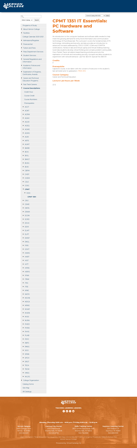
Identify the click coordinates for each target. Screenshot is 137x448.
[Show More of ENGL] (23, 242)
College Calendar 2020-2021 (33, 37)
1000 (28, 193)
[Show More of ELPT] (23, 234)
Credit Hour (28, 92)
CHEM (27, 178)
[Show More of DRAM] (23, 212)
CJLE (27, 182)
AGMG (27, 133)
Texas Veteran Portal (41, 437)
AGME (27, 129)
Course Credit (29, 96)
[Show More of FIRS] (23, 245)
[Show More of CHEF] (23, 174)
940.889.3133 (113, 433)
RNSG (27, 347)
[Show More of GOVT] (23, 249)
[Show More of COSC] (23, 185)
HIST (26, 260)
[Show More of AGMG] (23, 133)
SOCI (27, 350)
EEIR (27, 227)
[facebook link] (64, 414)
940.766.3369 (83, 433)
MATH (27, 294)
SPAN (27, 354)
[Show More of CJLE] (23, 182)
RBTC (27, 343)
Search (37, 20)
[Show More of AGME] (23, 129)
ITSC (26, 283)
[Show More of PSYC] (23, 339)
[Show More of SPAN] (23, 354)
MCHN (27, 298)
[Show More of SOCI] (23, 350)
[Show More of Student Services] (22, 55)
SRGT (27, 362)
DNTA (27, 208)
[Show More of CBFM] (23, 170)
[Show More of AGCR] (23, 122)
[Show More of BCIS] (23, 152)
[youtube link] (73, 414)
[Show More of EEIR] (23, 227)
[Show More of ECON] (23, 215)
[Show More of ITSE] (23, 287)
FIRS (26, 245)
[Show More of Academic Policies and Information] (22, 65)
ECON (27, 216)
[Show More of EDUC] (23, 223)
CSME (27, 204)
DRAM (27, 212)
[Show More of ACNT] (23, 110)
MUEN (27, 313)
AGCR (27, 122)
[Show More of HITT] (23, 264)
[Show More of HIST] (23, 260)
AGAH (27, 118)
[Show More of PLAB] (23, 335)
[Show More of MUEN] (23, 313)
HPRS (27, 268)
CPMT (27, 189)
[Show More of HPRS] (23, 268)
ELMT (27, 230)
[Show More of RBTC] (23, 343)
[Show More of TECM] (23, 369)
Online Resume (71, 437)
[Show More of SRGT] (23, 361)
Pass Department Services (33, 52)
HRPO (27, 272)
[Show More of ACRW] (23, 114)
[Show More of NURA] (23, 320)
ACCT (27, 107)
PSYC (27, 339)
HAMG (27, 253)
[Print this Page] (112, 15)
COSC (27, 186)
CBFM (27, 171)
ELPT (27, 234)
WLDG (27, 377)
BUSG (27, 163)
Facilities (26, 33)
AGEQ (27, 126)
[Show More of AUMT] (23, 144)
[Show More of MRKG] (23, 305)
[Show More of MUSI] (23, 317)
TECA (27, 365)
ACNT (27, 111)
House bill (53, 437)
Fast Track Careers (30, 84)
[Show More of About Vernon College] (22, 29)
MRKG (27, 305)
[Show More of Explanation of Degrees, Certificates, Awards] (22, 72)
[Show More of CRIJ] (23, 200)
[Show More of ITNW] (23, 279)
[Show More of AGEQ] (23, 125)
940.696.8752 (54, 433)
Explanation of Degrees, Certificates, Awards (32, 73)
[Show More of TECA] (23, 365)
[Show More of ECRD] (23, 219)
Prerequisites (29, 103)
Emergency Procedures (92, 437)
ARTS (27, 141)
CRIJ (26, 201)
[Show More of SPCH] (23, 358)
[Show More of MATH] (23, 294)
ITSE (26, 287)
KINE (27, 290)
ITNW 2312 (82, 71)
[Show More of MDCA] (23, 302)
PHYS (27, 332)
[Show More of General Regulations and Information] (22, 59)
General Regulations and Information (32, 60)
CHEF (27, 174)
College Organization (31, 380)
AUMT (27, 144)
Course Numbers (30, 99)
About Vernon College (31, 29)
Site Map (26, 388)
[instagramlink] (70, 414)
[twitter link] (67, 414)
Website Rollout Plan (109, 437)
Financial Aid (27, 44)
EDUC (27, 223)
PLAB (27, 335)
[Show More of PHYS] (23, 331)
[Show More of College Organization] (22, 380)
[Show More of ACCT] (23, 107)
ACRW (27, 114)
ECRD (27, 219)
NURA (27, 320)
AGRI (27, 137)
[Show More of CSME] (23, 204)
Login (81, 437)
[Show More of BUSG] (23, 163)
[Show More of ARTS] (23, 140)
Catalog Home (28, 384)
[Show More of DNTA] (23, 208)
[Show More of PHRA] (23, 328)
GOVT (27, 249)
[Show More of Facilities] (22, 33)
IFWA (27, 275)
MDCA (27, 302)
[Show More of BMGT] (23, 159)
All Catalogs (27, 392)
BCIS (27, 152)
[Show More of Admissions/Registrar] (22, 40)
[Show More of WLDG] (23, 376)
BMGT (27, 159)
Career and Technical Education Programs (31, 79)
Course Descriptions (31, 88)
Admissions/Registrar (31, 40)
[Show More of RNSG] (23, 346)
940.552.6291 (24, 433)
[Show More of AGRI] (23, 137)
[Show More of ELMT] (23, 230)
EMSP (27, 238)
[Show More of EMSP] (23, 238)
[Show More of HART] (23, 257)
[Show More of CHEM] (23, 178)
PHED (27, 324)
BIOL (27, 156)
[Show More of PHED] (23, 324)
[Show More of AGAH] (23, 118)
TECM (27, 369)
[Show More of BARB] (23, 148)
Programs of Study (30, 25)
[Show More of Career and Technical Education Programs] (22, 78)
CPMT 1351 (32, 197)
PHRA (27, 328)
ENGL (27, 242)
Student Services (29, 55)
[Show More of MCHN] (23, 298)
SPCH (27, 358)
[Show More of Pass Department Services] (22, 52)
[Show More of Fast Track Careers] (22, 84)
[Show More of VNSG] (23, 373)
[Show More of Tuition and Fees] (22, 48)
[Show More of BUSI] (23, 167)
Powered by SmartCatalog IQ (68, 443)
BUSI (27, 167)
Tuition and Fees (29, 48)
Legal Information (26, 437)
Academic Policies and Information (31, 67)
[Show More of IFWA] (23, 275)
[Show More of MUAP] (23, 309)
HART (27, 257)
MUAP (27, 309)
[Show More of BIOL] (23, 155)
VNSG (27, 373)
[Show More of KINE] (23, 290)
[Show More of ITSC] (23, 283)
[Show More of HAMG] (23, 253)
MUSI (27, 317)
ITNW (27, 279)
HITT (26, 264)
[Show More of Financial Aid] (22, 44)
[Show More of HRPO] (23, 272)
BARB (27, 148)
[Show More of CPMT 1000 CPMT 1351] (23, 189)
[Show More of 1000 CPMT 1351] (25, 193)
